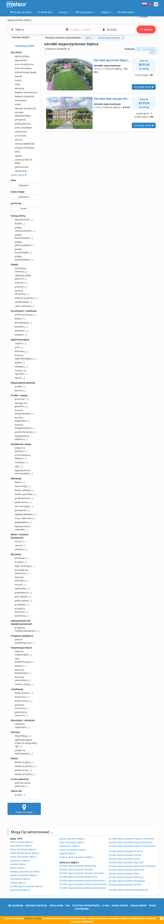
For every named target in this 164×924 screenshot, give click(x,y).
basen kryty (23, 486)
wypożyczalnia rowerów (22, 528)
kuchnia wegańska (22, 419)
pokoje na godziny (21, 449)
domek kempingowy (25, 72)
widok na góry (24, 762)
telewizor (21, 330)
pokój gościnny (23, 123)
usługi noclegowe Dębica (72, 849)
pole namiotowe (23, 127)
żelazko (20, 334)
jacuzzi (20, 541)
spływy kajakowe (25, 514)
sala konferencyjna (24, 660)
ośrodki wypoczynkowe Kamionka (126, 869)
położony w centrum (21, 714)
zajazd (18, 155)
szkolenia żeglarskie (22, 725)
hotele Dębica (17, 867)
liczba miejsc (18, 191)
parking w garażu (26, 297)
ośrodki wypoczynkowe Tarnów (125, 884)
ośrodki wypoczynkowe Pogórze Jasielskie (131, 842)
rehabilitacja (23, 301)
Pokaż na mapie (24, 812)
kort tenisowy (24, 506)
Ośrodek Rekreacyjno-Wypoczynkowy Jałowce (125, 99)
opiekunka (22, 588)
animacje (21, 557)
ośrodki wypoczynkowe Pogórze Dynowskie (131, 838)
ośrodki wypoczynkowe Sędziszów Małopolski (133, 866)
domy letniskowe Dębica (23, 849)
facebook (17, 905)
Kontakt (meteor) (36, 905)
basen (20, 482)
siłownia (21, 549)
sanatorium (21, 131)
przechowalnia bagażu (22, 457)
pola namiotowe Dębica (71, 842)
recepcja (21, 462)
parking (21, 286)
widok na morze (25, 774)
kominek (21, 351)
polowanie (22, 510)
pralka (20, 386)
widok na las (23, 770)
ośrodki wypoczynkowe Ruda (124, 873)
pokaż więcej (18, 174)
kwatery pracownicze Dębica (25, 871)
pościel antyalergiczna (24, 641)
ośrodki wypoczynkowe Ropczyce (126, 862)
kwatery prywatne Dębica (23, 875)
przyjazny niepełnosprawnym (26, 629)
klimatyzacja (23, 322)
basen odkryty (24, 490)
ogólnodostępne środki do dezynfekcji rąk (26, 743)
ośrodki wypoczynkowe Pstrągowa (127, 880)
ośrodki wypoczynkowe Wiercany (126, 877)
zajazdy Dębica (67, 853)
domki (20, 223)
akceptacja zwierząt (21, 270)
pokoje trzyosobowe (23, 251)
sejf (18, 466)
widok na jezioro (25, 766)
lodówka (21, 366)
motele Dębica (17, 882)
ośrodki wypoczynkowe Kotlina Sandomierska (83, 884)
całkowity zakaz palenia (23, 277)
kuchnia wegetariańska (24, 426)
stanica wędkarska (24, 143)
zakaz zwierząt (24, 305)
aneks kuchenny (25, 314)
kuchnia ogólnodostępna (25, 357)
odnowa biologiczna (25, 108)
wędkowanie (23, 522)
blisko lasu (22, 696)
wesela (20, 665)
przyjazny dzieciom (21, 610)
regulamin (56, 905)
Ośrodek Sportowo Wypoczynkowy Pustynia (124, 60)
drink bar (22, 399)
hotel (17, 84)
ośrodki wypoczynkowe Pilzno (124, 858)
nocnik (20, 584)
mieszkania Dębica (20, 878)
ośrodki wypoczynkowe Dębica (26, 886)
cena (13, 180)
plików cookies (33, 918)
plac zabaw (23, 596)
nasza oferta (120, 905)
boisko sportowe (25, 494)
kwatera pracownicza (26, 92)
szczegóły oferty (143, 86)
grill (19, 347)
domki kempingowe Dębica (24, 853)
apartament (21, 60)
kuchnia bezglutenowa (24, 412)
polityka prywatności (86, 905)
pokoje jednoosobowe (24, 243)
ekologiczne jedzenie (21, 405)
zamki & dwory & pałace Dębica (76, 857)
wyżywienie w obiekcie (22, 437)
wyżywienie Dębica (20, 860)
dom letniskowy (23, 68)
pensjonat (20, 119)
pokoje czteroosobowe (25, 229)
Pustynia (98, 68)
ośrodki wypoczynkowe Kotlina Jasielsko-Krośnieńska (87, 887)
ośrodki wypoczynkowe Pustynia (126, 851)
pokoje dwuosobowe (24, 236)
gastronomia (21, 166)
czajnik (20, 343)
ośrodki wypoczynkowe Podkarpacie (78, 876)
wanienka (22, 615)
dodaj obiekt (139, 905)
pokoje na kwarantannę (24, 752)
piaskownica (23, 592)
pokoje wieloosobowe (24, 258)
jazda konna (23, 502)
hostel (18, 80)
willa (17, 151)
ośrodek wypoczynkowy (22, 114)
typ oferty (16, 52)
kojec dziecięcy (24, 566)
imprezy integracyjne (23, 653)
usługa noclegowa (24, 147)
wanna (20, 390)
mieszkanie (21, 100)
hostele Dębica (18, 864)
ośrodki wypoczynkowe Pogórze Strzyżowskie (132, 846)
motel (18, 104)
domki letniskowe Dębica (23, 856)
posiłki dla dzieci (25, 431)
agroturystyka (22, 56)
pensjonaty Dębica (20, 889)
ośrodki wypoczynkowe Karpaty (76, 869)
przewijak (22, 604)
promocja (16, 203)
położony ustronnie (22, 706)
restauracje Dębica (69, 846)
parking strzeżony (22, 292)
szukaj (147, 29)
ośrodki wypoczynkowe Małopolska (77, 865)
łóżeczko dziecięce (22, 579)
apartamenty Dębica (21, 845)
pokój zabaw (23, 600)
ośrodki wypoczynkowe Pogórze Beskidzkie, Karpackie (88, 880)
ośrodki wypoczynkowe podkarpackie (128, 889)
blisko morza (23, 700)
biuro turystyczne (24, 64)
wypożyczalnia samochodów (24, 472)
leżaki (20, 362)
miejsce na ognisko (21, 372)
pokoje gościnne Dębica (72, 838)
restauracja (21, 170)
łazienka (21, 326)
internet (21, 282)
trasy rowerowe (25, 518)
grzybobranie (24, 498)
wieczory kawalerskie (23, 671)
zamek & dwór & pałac (23, 161)
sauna (20, 545)
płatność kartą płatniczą (22, 784)
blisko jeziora (24, 692)
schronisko (20, 135)
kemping (19, 88)
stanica (18, 139)
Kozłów (97, 107)
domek (18, 76)
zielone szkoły (24, 684)
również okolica (20, 37)
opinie (152, 52)
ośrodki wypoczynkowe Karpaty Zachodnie (81, 873)
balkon (20, 318)
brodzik (21, 562)
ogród (20, 377)
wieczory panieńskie (22, 678)
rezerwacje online (24, 45)
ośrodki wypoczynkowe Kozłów (125, 854)
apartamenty (23, 219)
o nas (105, 905)
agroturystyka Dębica (21, 841)
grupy (20, 794)
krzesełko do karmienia (22, 571)
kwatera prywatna (24, 96)
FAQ (67, 905)
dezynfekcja (23, 735)
